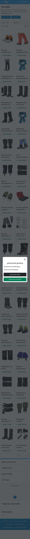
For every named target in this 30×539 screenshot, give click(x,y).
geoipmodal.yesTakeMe (15, 279)
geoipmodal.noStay (15, 274)
